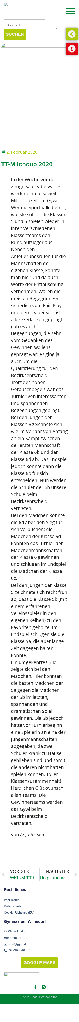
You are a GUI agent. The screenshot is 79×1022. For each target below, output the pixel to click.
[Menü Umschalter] (70, 11)
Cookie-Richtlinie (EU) (19, 912)
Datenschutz (12, 906)
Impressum (12, 900)
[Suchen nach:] (30, 24)
